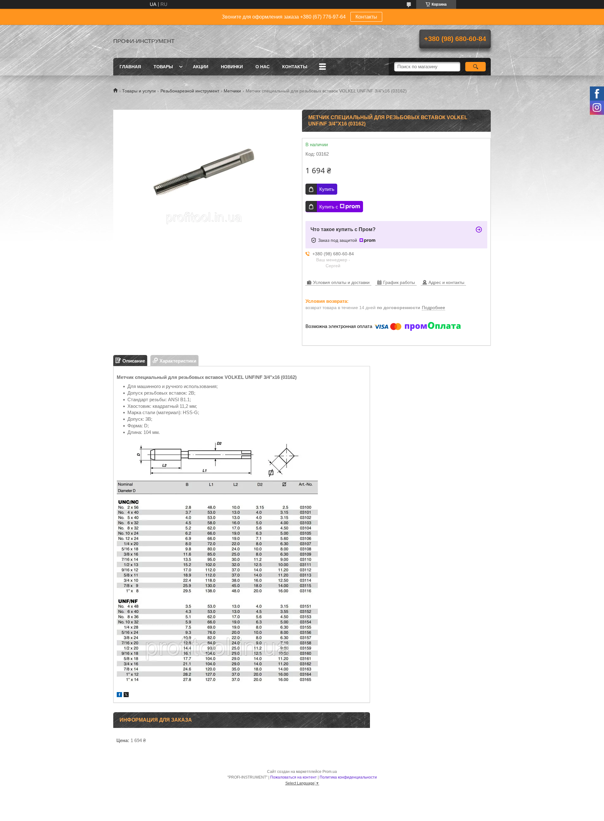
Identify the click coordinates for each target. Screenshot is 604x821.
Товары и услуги (139, 90)
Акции (200, 66)
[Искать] (475, 66)
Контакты (366, 16)
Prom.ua (329, 771)
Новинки (232, 66)
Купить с (328, 206)
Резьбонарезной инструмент (189, 90)
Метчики (232, 90)
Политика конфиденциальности (348, 777)
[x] (126, 695)
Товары (163, 66)
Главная (130, 66)
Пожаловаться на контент (293, 777)
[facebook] (119, 695)
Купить (326, 189)
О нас (262, 66)
